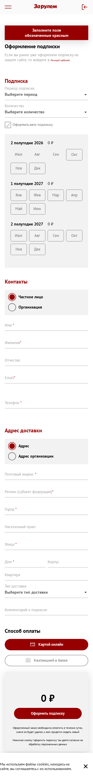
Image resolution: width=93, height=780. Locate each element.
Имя (9, 325)
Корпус (53, 561)
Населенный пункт (20, 526)
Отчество (12, 360)
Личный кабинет (60, 60)
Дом (9, 561)
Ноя (19, 168)
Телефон (13, 402)
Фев (37, 195)
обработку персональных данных (48, 744)
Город (11, 509)
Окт (74, 154)
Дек (37, 168)
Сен (56, 154)
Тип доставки (15, 586)
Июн (37, 208)
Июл (18, 154)
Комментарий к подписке (26, 609)
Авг (37, 154)
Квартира (12, 574)
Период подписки (19, 88)
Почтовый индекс (20, 474)
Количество (14, 105)
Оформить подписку (48, 713)
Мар (55, 195)
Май (18, 208)
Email (10, 377)
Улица (11, 544)
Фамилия (13, 342)
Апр (74, 195)
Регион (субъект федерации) (29, 491)
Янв (19, 195)
